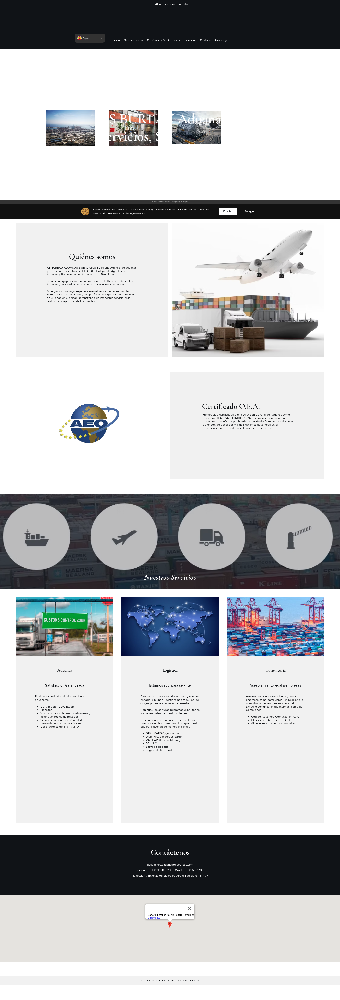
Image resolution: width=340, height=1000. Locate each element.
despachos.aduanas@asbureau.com (170, 864)
